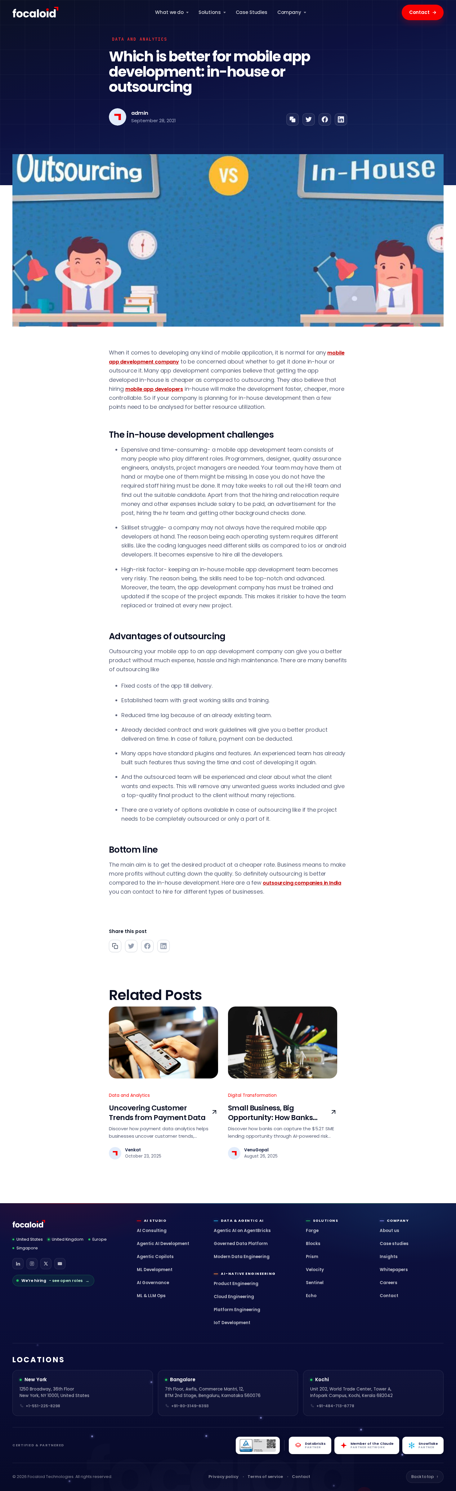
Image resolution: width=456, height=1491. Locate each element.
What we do (169, 12)
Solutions (210, 12)
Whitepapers (394, 1270)
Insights (389, 1257)
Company (289, 12)
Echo (311, 1296)
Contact (422, 12)
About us (389, 1231)
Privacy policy (223, 1477)
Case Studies (251, 12)
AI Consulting (152, 1231)
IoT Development (232, 1323)
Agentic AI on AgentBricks (242, 1231)
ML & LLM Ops (151, 1296)
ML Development (154, 1270)
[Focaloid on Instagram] (32, 1263)
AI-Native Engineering (248, 1273)
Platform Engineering (237, 1310)
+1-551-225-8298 (43, 1405)
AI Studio (155, 1220)
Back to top (424, 1476)
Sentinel (315, 1283)
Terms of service (265, 1477)
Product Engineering (236, 1284)
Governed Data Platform (241, 1244)
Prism (312, 1257)
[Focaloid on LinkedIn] (18, 1263)
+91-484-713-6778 (335, 1405)
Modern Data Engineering (242, 1257)
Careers (388, 1283)
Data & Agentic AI (242, 1220)
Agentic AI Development (163, 1244)
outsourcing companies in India (302, 882)
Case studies (394, 1244)
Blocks (313, 1244)
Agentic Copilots (155, 1257)
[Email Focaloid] (59, 1263)
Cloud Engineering (234, 1297)
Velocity (315, 1270)
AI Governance (153, 1283)
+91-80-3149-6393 (190, 1405)
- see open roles (55, 1280)
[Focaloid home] (36, 12)
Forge (312, 1231)
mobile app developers (154, 389)
